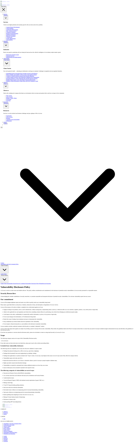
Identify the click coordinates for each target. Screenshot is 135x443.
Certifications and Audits (8, 424)
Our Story (8, 100)
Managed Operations (10, 36)
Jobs (4, 418)
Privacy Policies (4, 275)
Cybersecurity (9, 37)
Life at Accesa (9, 96)
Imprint (5, 414)
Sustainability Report (11, 283)
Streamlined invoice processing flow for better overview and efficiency (22, 73)
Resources (5, 102)
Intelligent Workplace (11, 34)
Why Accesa (9, 95)
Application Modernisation (12, 29)
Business (8, 118)
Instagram (5, 438)
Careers (5, 122)
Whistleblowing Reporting (45, 283)
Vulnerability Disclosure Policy (32, 283)
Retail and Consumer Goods (12, 54)
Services (5, 14)
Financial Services (10, 56)
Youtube (5, 437)
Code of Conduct (4, 265)
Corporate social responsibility (13, 119)
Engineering (9, 115)
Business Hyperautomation (12, 33)
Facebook (5, 441)
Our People (8, 99)
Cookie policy (6, 427)
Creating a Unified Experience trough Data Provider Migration (20, 76)
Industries (5, 41)
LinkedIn (5, 440)
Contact (2, 263)
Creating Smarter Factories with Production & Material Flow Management (22, 77)
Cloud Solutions (9, 28)
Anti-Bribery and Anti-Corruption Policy (10, 264)
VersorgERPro (9, 39)
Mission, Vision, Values (11, 98)
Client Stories (6, 58)
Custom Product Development (13, 27)
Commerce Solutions (10, 32)
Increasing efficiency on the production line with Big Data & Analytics (21, 78)
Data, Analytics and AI (11, 31)
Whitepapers (9, 120)
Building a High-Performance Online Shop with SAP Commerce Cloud (22, 81)
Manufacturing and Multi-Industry (13, 57)
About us (5, 82)
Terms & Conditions (20, 283)
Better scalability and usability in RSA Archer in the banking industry (21, 74)
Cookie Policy (4, 274)
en (1, 127)
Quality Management (11, 38)
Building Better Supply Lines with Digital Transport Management (20, 79)
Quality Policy (4, 283)
